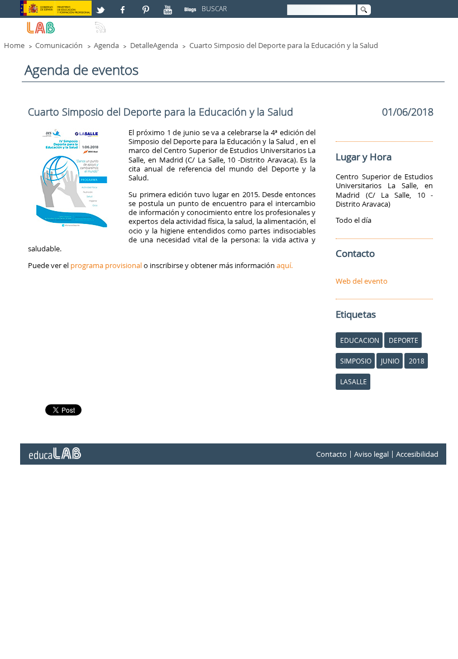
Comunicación (59, 45)
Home (14, 45)
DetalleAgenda (154, 45)
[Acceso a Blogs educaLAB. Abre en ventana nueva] (192, 5)
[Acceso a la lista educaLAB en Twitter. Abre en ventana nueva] (102, 5)
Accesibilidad (417, 454)
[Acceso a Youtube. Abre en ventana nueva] (169, 5)
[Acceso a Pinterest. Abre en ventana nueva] (146, 5)
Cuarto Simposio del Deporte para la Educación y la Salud (283, 45)
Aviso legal (371, 454)
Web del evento (362, 281)
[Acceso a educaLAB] (54, 449)
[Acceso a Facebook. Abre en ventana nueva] (124, 5)
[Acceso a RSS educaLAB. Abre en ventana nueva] (102, 23)
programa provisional (106, 265)
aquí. (284, 265)
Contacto (331, 454)
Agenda (106, 45)
